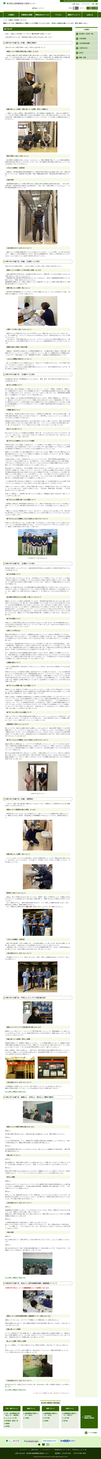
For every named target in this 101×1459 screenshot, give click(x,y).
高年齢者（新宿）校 (12, 1420)
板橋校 (8, 1423)
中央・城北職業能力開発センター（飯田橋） (12, 1414)
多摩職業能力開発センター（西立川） (70, 1414)
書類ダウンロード (74, 15)
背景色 (70, 8)
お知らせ (90, 15)
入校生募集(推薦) (84, 43)
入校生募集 (82, 38)
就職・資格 (82, 57)
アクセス (58, 15)
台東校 (46, 1420)
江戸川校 (47, 1418)
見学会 (53, 23)
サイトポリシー (46, 1449)
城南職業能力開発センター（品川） (32, 1414)
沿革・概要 (95, 4)
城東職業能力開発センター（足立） (51, 1414)
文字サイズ (83, 8)
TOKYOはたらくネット (78, 1449)
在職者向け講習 (26, 15)
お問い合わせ (75, 4)
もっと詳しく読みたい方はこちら (15, 1091)
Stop (48, 1444)
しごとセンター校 (11, 1418)
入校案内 (11, 15)
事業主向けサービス (43, 15)
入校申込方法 (83, 48)
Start (43, 1444)
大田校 (27, 1418)
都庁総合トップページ (38, 8)
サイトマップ (85, 4)
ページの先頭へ (93, 1432)
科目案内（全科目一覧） (86, 34)
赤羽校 (8, 1426)
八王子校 (66, 1418)
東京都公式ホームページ (61, 1449)
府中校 (66, 1420)
